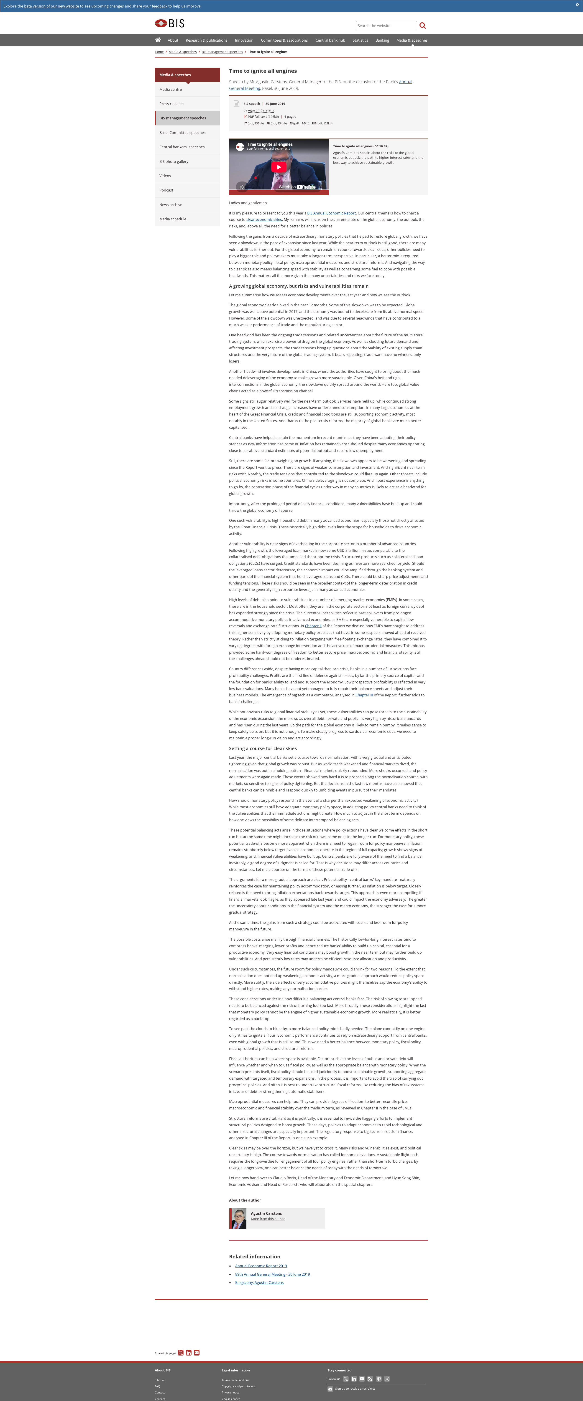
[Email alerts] (330, 1389)
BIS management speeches (222, 52)
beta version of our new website (51, 6)
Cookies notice (231, 1399)
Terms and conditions (235, 1380)
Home (159, 52)
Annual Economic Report (331, 213)
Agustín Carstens (261, 110)
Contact (160, 1392)
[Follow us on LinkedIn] (354, 1378)
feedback (159, 6)
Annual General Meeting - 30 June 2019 (272, 1274)
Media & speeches (183, 52)
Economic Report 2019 (261, 1265)
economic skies (264, 219)
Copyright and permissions (239, 1386)
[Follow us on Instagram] (386, 1378)
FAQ (157, 1386)
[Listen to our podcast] (378, 1378)
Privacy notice (230, 1392)
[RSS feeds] (370, 1378)
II (313, 625)
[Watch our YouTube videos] (362, 1378)
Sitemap (160, 1380)
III (364, 695)
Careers (160, 1399)
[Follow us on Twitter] (346, 1378)
